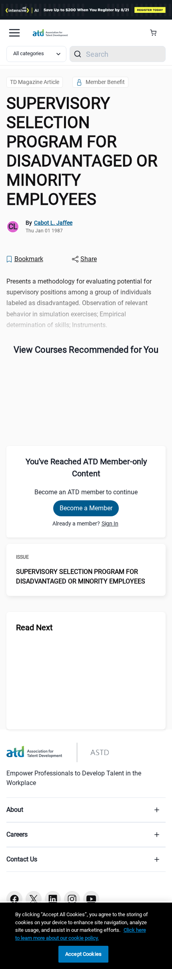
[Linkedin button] (53, 899)
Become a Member (86, 508)
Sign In (110, 523)
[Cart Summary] (156, 33)
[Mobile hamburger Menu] (14, 32)
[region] (86, 936)
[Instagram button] (72, 899)
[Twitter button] (34, 899)
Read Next (34, 627)
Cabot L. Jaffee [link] (53, 223)
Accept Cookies (83, 954)
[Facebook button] (14, 899)
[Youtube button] (91, 899)
